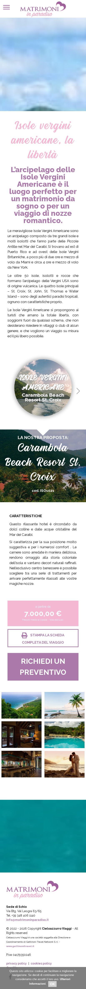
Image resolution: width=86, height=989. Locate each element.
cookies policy (41, 963)
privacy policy (16, 963)
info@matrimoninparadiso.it (27, 920)
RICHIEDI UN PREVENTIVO (43, 666)
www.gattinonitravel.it (20, 946)
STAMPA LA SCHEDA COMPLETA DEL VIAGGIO (43, 638)
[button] (78, 391)
